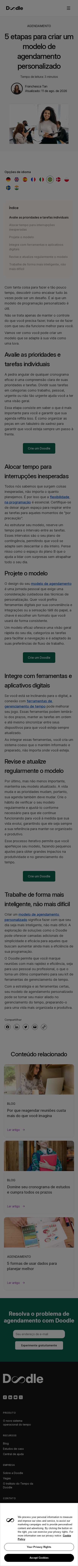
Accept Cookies (39, 1557)
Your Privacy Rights (39, 1547)
